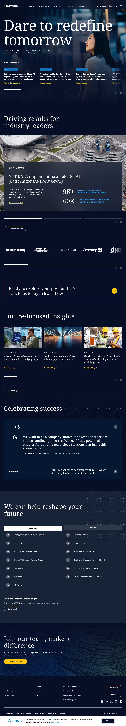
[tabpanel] (63, 560)
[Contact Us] (121, 6)
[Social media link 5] (121, 701)
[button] (31, 6)
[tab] (33, 528)
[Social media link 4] (116, 701)
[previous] (116, 92)
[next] (121, 92)
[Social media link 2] (107, 701)
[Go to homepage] (11, 6)
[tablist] (63, 527)
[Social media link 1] (102, 701)
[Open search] (117, 6)
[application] (63, 721)
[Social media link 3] (111, 701)
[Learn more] (63, 291)
